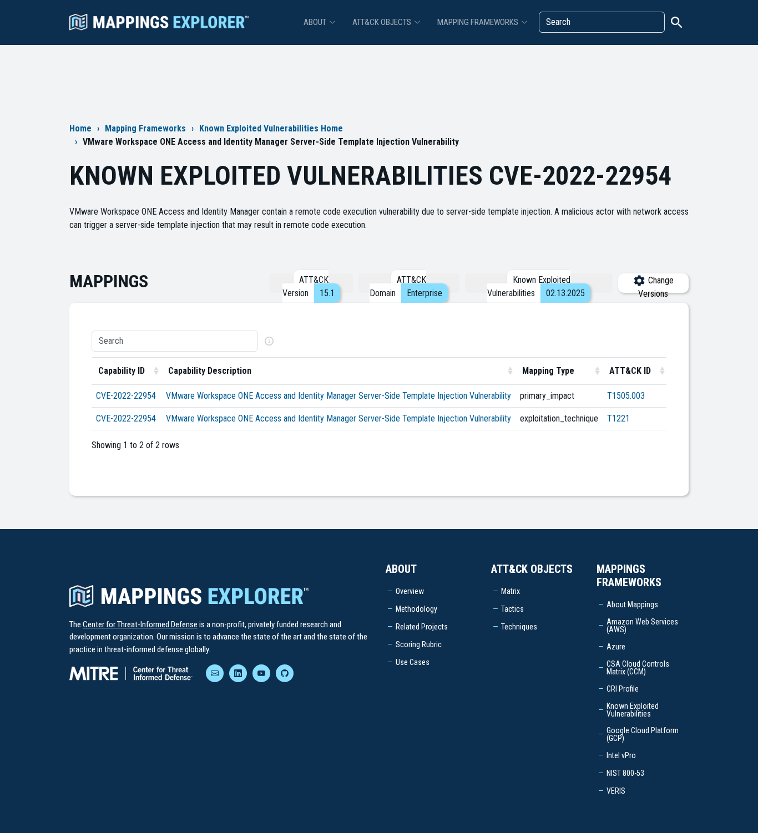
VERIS (616, 791)
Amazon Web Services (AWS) (642, 625)
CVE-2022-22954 (126, 395)
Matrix (510, 591)
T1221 (618, 418)
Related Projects (422, 627)
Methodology (416, 609)
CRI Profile (623, 689)
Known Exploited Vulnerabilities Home (271, 128)
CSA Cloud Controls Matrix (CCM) (638, 667)
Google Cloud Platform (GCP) (643, 734)
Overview (410, 591)
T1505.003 (626, 395)
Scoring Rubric (419, 644)
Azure (616, 647)
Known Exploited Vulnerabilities (633, 710)
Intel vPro (621, 755)
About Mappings (632, 604)
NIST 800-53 (625, 773)
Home (80, 128)
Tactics (512, 609)
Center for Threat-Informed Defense (140, 624)
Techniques (519, 627)
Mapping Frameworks (145, 128)
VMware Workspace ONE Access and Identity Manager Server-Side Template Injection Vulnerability (338, 395)
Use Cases (412, 662)
